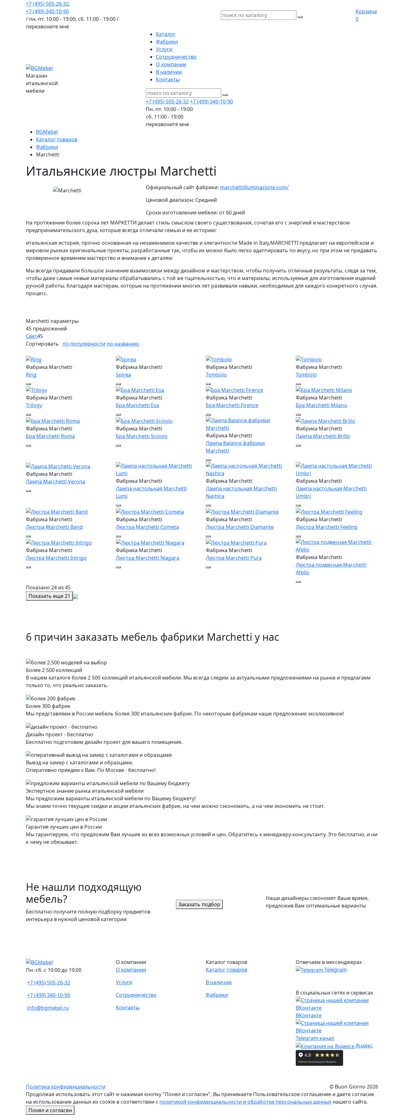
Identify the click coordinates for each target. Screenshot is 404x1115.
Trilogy (34, 405)
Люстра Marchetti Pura (234, 557)
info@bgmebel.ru (48, 1007)
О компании (171, 64)
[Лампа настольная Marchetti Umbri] (337, 469)
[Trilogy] (36, 389)
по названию (123, 343)
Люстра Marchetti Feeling (326, 526)
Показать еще (49, 596)
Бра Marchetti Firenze (232, 405)
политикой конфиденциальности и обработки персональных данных (245, 1101)
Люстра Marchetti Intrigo (56, 557)
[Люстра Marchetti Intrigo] (59, 542)
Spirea (123, 374)
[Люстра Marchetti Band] (57, 511)
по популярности (83, 343)
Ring (31, 374)
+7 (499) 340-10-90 (47, 11)
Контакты (168, 79)
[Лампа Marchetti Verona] (58, 465)
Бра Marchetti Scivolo (142, 436)
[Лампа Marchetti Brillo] (325, 420)
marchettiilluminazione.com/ (254, 187)
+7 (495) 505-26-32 (47, 3)
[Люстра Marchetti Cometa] (150, 511)
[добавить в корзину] (28, 384)
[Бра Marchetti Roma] (53, 420)
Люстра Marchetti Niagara (147, 557)
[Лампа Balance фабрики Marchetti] (247, 423)
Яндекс (363, 1045)
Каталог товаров (226, 969)
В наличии (169, 71)
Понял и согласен (50, 1110)
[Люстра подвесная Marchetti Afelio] (337, 545)
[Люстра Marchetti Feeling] (329, 511)
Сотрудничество (176, 56)
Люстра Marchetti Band (54, 526)
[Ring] (34, 358)
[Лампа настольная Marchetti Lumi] (157, 469)
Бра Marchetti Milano (321, 405)
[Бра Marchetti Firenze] (234, 389)
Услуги (164, 49)
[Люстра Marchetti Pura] (236, 542)
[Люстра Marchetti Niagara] (150, 542)
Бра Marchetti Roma (50, 436)
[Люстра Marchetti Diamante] (242, 511)
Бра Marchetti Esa (137, 405)
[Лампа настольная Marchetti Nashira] (247, 469)
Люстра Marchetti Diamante (240, 526)
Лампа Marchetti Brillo (323, 436)
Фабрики (167, 41)
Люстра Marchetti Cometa (147, 526)
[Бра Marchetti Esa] (140, 389)
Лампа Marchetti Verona (55, 481)
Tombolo (216, 374)
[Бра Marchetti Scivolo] (144, 420)
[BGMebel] (39, 67)
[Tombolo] (219, 358)
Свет (31, 336)
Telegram (335, 969)
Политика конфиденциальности (65, 1086)
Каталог (165, 34)
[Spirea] (126, 358)
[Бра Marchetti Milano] (324, 389)
